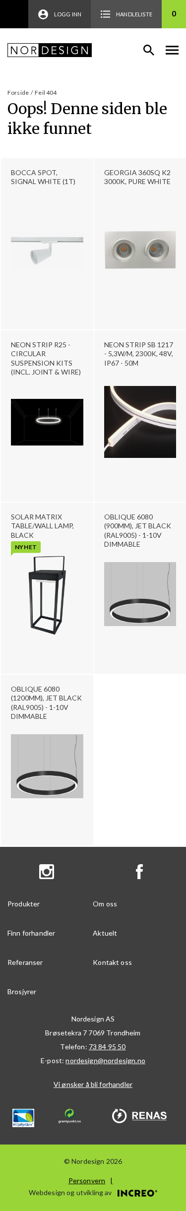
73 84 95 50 (107, 1046)
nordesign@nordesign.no (105, 1060)
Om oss (105, 903)
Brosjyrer (21, 991)
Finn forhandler (31, 933)
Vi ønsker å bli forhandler (93, 1084)
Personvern (87, 1180)
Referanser (25, 962)
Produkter (23, 903)
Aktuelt (105, 933)
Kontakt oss (112, 962)
